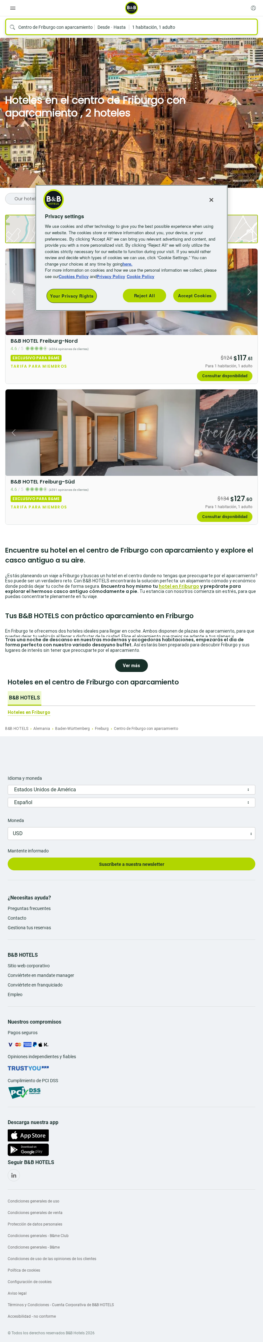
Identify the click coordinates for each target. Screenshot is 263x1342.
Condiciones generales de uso (33, 1201)
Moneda (16, 820)
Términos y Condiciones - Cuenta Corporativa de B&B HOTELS (61, 1305)
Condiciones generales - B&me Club (38, 1236)
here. (127, 263)
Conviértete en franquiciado (35, 984)
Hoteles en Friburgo (29, 712)
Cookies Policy (74, 276)
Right (251, 292)
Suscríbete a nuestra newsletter (131, 864)
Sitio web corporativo (29, 965)
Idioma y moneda (25, 778)
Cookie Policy (140, 276)
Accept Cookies (195, 295)
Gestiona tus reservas (29, 927)
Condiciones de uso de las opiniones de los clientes (52, 1259)
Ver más (131, 665)
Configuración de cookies (30, 1282)
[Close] (211, 200)
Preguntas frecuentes (29, 908)
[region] (131, 248)
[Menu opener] (12, 8)
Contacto (17, 918)
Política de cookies (24, 1270)
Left (12, 292)
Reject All (144, 295)
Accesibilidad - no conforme (32, 1316)
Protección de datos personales (35, 1224)
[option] (24, 698)
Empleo (15, 994)
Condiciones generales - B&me (34, 1247)
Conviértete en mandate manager (41, 975)
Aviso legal (17, 1293)
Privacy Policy (111, 276)
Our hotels (26, 199)
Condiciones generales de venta (35, 1212)
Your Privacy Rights (71, 296)
